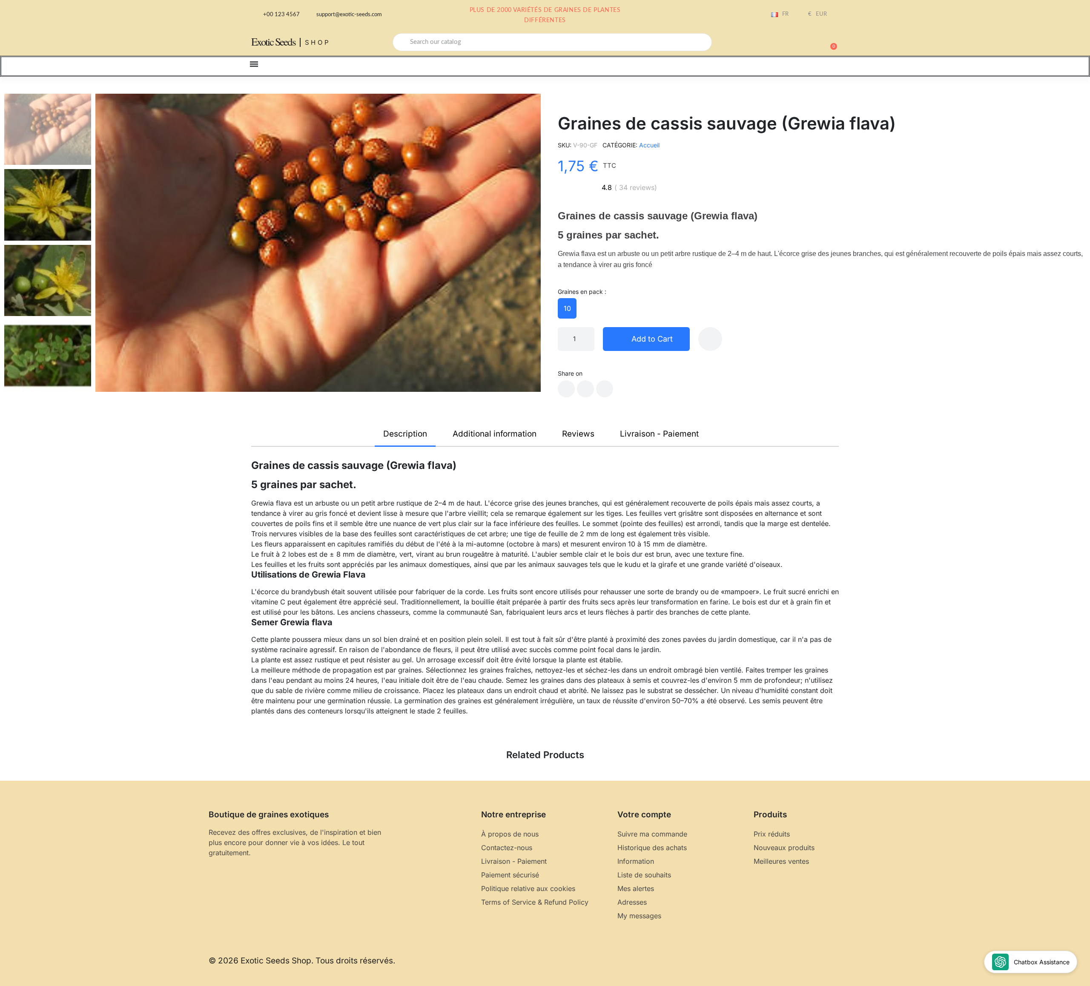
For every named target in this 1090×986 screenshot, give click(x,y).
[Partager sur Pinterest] (604, 388)
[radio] (567, 308)
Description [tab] (405, 434)
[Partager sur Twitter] (585, 388)
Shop (318, 42)
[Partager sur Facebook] (566, 388)
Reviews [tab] (578, 434)
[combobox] (552, 42)
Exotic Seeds (273, 41)
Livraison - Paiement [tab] (659, 434)
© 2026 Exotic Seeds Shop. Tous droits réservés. (302, 961)
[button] (830, 42)
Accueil (649, 145)
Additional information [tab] (494, 434)
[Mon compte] (800, 43)
